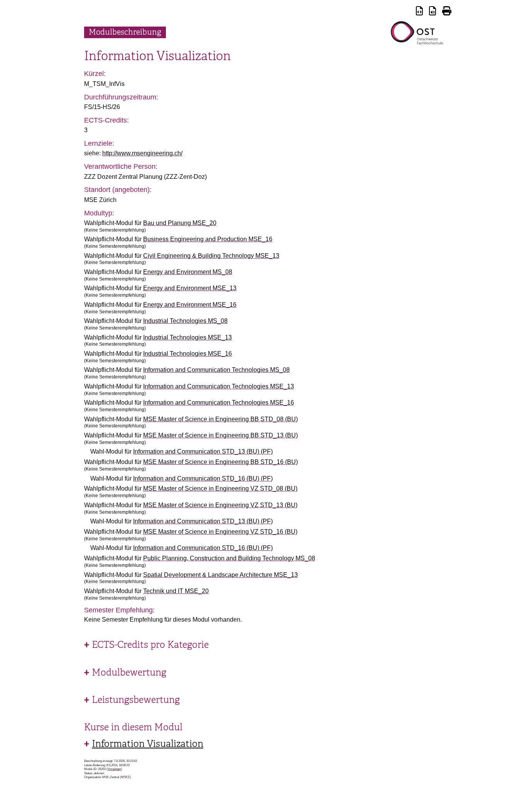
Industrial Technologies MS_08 (185, 321)
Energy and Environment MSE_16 (189, 304)
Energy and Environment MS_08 (187, 272)
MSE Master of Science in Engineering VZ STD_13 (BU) (220, 505)
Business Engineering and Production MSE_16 (207, 239)
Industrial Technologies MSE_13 (187, 337)
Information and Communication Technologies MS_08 (216, 370)
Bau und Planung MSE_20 (179, 223)
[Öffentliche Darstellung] (432, 12)
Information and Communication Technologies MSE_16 (218, 402)
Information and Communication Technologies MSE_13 (218, 386)
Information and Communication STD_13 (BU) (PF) (203, 451)
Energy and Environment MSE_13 (189, 288)
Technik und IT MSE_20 (176, 591)
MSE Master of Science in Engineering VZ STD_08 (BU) (220, 488)
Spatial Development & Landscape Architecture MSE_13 (220, 575)
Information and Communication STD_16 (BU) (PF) (203, 478)
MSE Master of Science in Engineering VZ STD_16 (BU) (220, 531)
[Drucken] (446, 12)
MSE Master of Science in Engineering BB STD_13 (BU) (220, 435)
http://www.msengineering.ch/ (142, 153)
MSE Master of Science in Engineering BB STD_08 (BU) (220, 419)
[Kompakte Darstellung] (419, 12)
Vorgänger (114, 769)
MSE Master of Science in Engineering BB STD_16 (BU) (220, 462)
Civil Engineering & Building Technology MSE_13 (211, 255)
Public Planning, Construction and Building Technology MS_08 (229, 558)
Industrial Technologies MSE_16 (187, 353)
